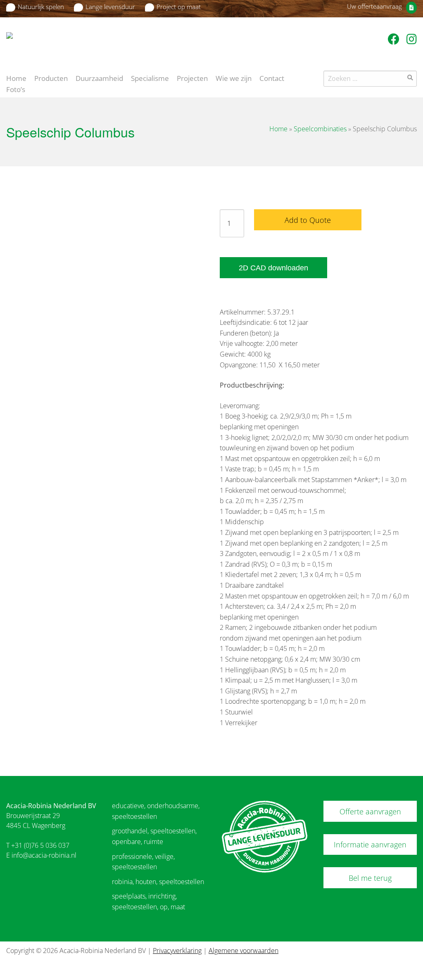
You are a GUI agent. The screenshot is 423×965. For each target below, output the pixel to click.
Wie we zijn (234, 77)
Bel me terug (370, 878)
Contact (271, 77)
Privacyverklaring (177, 950)
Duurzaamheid (99, 77)
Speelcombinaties (320, 128)
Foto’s (15, 89)
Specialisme (150, 77)
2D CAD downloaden (273, 268)
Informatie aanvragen (370, 844)
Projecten (192, 77)
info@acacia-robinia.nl (44, 855)
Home (16, 77)
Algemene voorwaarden (243, 950)
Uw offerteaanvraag (374, 6)
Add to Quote (308, 220)
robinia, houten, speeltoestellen (158, 881)
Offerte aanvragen (370, 811)
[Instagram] (411, 39)
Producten (51, 77)
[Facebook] (395, 39)
